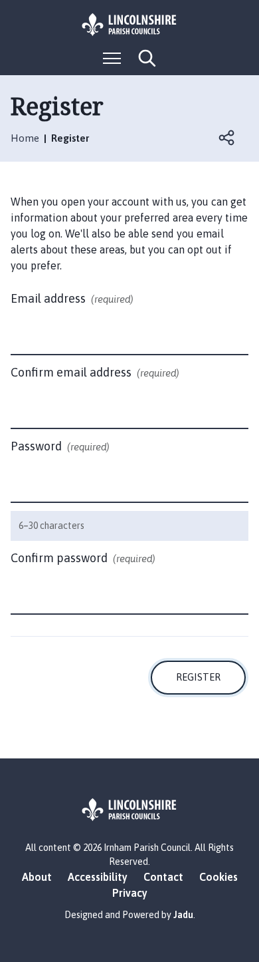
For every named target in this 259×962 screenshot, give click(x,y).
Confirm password (83, 558)
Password (60, 446)
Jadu (183, 914)
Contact (163, 877)
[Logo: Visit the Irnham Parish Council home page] (129, 24)
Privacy (129, 893)
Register (198, 677)
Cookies (218, 877)
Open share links (227, 138)
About (37, 877)
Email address (72, 298)
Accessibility (98, 877)
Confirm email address (95, 372)
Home (25, 138)
